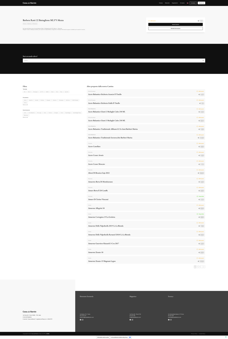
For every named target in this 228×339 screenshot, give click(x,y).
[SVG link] (29, 3)
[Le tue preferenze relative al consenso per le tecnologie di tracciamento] (226, 337)
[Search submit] (203, 60)
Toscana (90, 143)
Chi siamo (182, 3)
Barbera (29, 23)
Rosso (24, 23)
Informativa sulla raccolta (103, 337)
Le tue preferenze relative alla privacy (119, 337)
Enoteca (161, 3)
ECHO (48, 333)
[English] (187, 3)
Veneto (89, 205)
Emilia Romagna (91, 91)
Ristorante (167, 3)
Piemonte (35, 23)
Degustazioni (175, 3)
